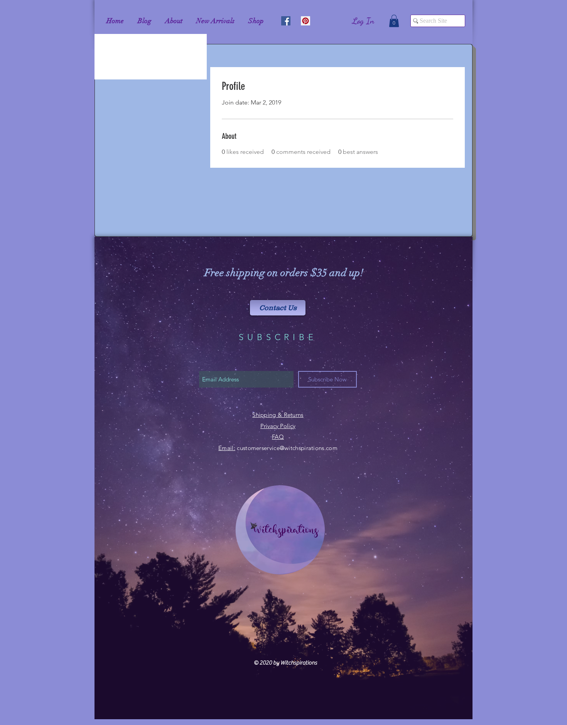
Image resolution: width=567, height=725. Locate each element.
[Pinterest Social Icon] (305, 20)
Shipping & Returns (277, 414)
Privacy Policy (277, 426)
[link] (394, 21)
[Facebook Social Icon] (285, 20)
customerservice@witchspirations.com (287, 448)
